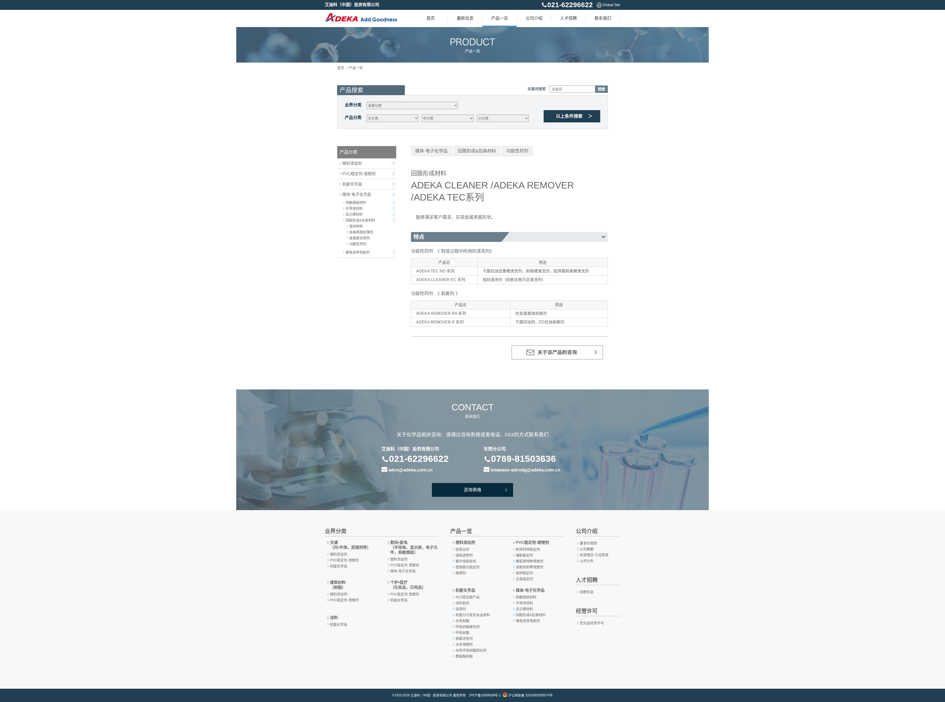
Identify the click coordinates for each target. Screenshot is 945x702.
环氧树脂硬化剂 (468, 627)
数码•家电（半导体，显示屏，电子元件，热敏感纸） (414, 547)
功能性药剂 (357, 244)
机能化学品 (352, 184)
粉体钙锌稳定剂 (528, 549)
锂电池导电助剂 (358, 252)
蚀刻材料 (356, 226)
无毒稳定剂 (524, 579)
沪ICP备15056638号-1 (485, 695)
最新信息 (465, 18)
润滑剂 (461, 609)
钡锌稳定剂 (524, 573)
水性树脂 (462, 621)
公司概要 (587, 549)
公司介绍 (534, 18)
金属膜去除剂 (359, 238)
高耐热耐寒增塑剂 (529, 567)
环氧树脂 (462, 633)
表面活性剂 (464, 638)
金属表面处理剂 (361, 232)
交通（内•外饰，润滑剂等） (350, 545)
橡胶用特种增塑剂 (529, 561)
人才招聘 (568, 18)
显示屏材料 (354, 214)
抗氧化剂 (462, 549)
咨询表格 (472, 489)
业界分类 (353, 105)
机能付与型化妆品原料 (473, 615)
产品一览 (499, 18)
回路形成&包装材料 (360, 220)
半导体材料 (354, 208)
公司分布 (587, 561)
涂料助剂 (462, 603)
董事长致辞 (588, 543)
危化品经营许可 (592, 623)
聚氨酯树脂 (464, 656)
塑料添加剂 (352, 163)
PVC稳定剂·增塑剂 (359, 174)
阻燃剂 (461, 573)
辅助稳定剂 (524, 555)
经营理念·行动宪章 (594, 555)
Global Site (611, 5)
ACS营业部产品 (468, 597)
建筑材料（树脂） (338, 584)
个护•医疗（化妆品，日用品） (408, 584)
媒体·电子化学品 (356, 194)
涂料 (334, 618)
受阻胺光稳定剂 (468, 567)
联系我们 (603, 18)
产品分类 (353, 117)
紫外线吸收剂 (466, 561)
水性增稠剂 (464, 644)
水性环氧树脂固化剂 (471, 650)
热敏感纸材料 (356, 202)
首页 (430, 18)
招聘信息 (587, 592)
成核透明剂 (464, 555)
